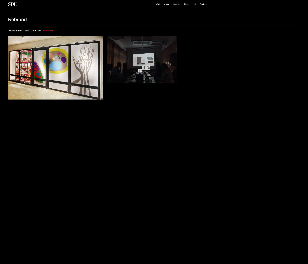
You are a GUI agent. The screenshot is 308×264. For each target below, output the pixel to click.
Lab (194, 4)
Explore (203, 4)
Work (158, 4)
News (186, 4)
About (167, 4)
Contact (176, 4)
